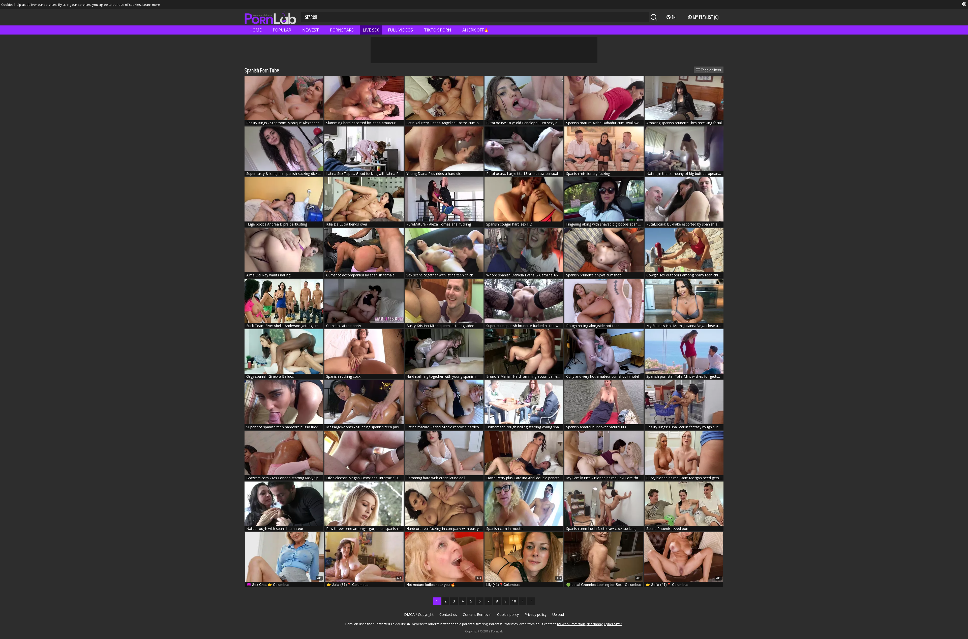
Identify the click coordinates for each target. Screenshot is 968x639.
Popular (282, 30)
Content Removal (477, 614)
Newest (310, 30)
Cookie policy (508, 614)
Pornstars (342, 30)
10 (514, 601)
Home (256, 30)
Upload (558, 614)
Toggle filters (710, 70)
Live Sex (371, 30)
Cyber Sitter (613, 624)
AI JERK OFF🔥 (475, 30)
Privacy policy (536, 614)
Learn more (151, 4)
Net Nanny (595, 624)
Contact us (448, 614)
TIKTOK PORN (437, 30)
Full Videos (400, 30)
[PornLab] (270, 17)
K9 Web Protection (571, 624)
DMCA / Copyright (419, 614)
